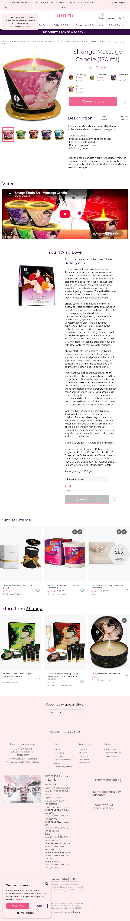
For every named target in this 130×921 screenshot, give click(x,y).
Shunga (124, 119)
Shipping (58, 749)
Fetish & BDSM (61, 25)
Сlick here (25, 26)
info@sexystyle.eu (31, 762)
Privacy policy (110, 749)
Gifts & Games (116, 25)
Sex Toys (43, 25)
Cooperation (84, 756)
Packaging (59, 753)
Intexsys (76, 912)
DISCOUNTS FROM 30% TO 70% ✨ (65, 32)
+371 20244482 (52, 831)
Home (5, 41)
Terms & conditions (112, 753)
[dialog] (27, 898)
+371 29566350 (51, 840)
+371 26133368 (51, 804)
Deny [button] (39, 905)
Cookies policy (110, 756)
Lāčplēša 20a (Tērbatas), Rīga (58, 788)
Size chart (58, 756)
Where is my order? (63, 766)
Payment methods (62, 760)
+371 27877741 (51, 819)
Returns (57, 763)
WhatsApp (20, 758)
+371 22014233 (51, 868)
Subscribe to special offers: (65, 704)
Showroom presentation (84, 761)
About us (83, 753)
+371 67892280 (51, 794)
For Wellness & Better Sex (89, 25)
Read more (21, 899)
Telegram (32, 758)
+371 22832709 (22, 755)
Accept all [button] (18, 905)
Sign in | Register (118, 3)
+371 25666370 (51, 849)
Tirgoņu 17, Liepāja (53, 797)
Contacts (83, 749)
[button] (5, 89)
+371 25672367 (51, 858)
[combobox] (46, 883)
